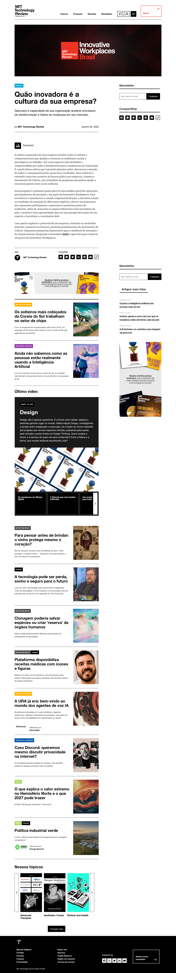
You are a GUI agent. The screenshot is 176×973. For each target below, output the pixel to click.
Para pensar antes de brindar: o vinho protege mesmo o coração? (42, 539)
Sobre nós (62, 949)
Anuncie (61, 952)
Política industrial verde (36, 830)
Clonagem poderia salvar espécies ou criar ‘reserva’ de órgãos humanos (41, 622)
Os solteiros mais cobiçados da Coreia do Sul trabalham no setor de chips (40, 316)
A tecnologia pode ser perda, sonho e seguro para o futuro (42, 578)
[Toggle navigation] (133, 14)
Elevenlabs (35, 730)
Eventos (20, 956)
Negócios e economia (23, 304)
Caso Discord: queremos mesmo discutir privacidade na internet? (40, 752)
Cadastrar (153, 96)
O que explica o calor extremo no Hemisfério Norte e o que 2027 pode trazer (42, 793)
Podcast (19, 569)
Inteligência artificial (24, 346)
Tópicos (64, 14)
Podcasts (78, 14)
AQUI (66, 234)
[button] (95, 504)
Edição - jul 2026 (27, 404)
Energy (18, 782)
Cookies (20, 959)
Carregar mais (56, 929)
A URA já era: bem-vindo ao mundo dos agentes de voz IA (42, 703)
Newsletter (106, 14)
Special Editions (23, 949)
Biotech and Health (23, 528)
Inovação (19, 85)
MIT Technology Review (31, 126)
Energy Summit (37, 849)
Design (29, 412)
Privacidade (22, 962)
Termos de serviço (66, 962)
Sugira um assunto (66, 959)
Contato (20, 952)
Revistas (92, 14)
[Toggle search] (120, 14)
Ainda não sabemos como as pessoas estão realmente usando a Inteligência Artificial (41, 360)
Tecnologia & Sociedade (24, 740)
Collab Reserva (64, 956)
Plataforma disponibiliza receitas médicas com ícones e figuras (41, 664)
